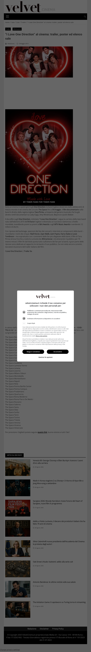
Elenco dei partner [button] (41, 336)
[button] (45, 323)
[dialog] (45, 326)
